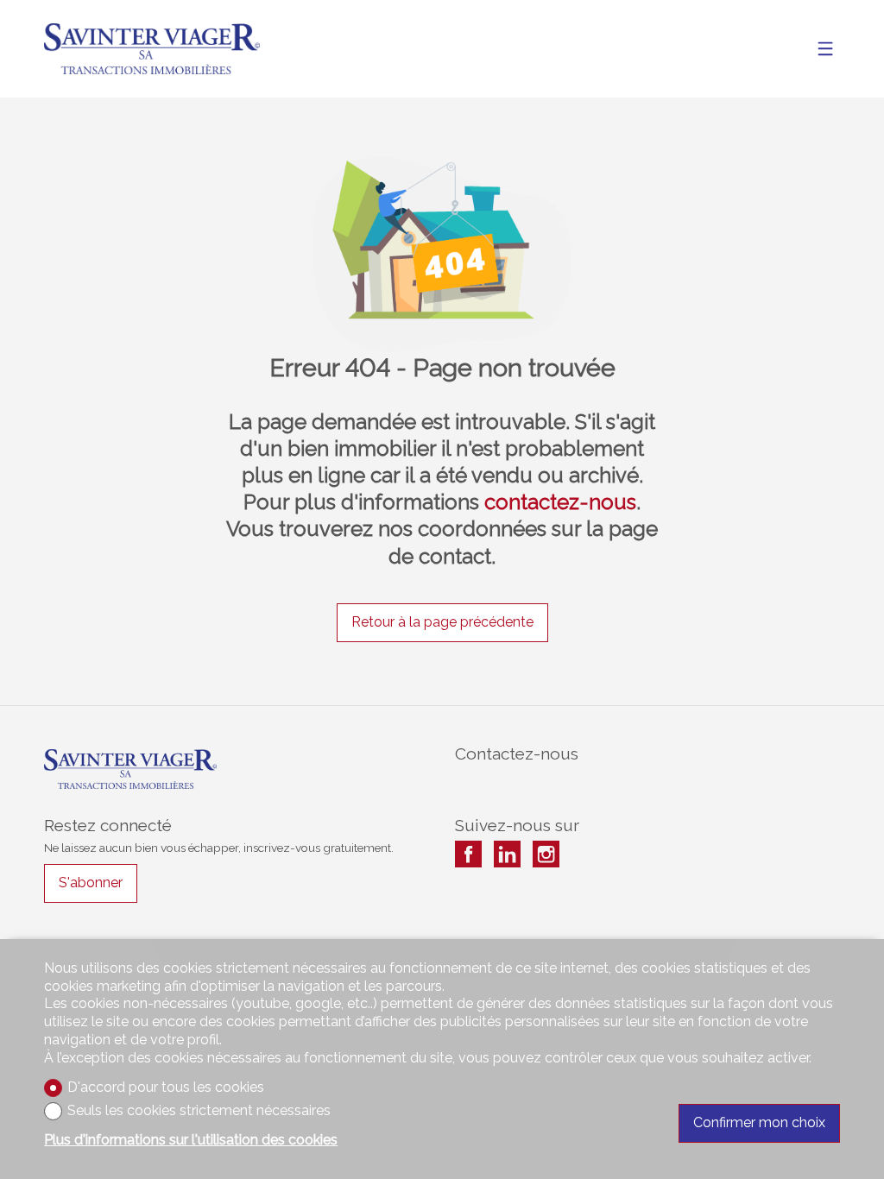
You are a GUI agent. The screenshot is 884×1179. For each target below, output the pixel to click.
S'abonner (91, 882)
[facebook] (468, 854)
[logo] (152, 48)
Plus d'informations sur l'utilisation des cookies (191, 1140)
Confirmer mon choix (759, 1122)
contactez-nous (560, 501)
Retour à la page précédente (442, 622)
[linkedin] (507, 854)
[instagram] (546, 854)
